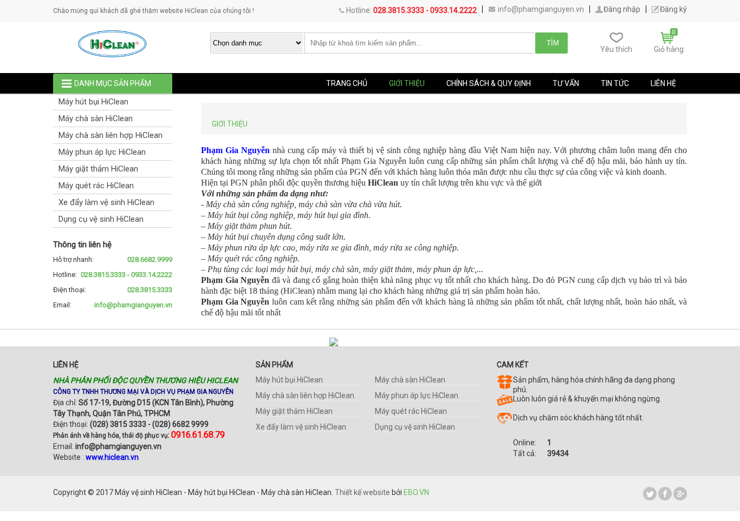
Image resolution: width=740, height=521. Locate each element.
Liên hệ (66, 364)
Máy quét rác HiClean (96, 185)
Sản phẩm (274, 364)
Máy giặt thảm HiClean (98, 169)
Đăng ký (673, 9)
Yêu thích (616, 49)
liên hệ (663, 83)
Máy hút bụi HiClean (93, 102)
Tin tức (615, 83)
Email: (112, 305)
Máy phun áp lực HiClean (102, 152)
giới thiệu (407, 83)
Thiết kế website (362, 492)
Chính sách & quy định (488, 83)
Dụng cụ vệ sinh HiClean (101, 219)
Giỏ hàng (669, 49)
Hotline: (112, 275)
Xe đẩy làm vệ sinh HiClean (106, 202)
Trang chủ (346, 83)
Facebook (665, 493)
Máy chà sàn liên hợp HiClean (111, 135)
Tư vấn (566, 83)
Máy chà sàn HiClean (96, 118)
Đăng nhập (621, 9)
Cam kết (513, 364)
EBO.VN (416, 492)
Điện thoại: (112, 290)
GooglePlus (680, 493)
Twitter (650, 493)
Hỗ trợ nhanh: (112, 259)
